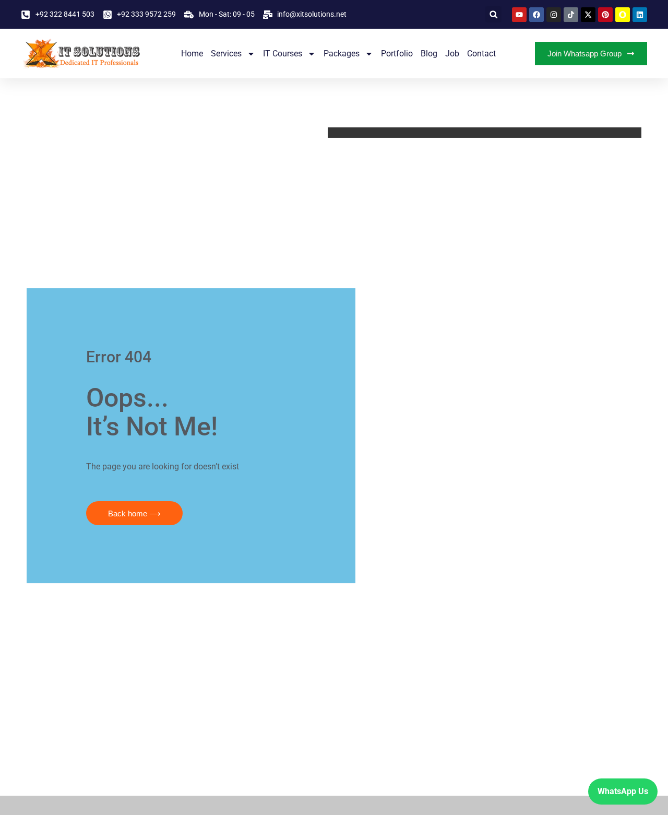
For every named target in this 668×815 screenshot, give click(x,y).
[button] (493, 14)
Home (192, 53)
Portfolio (397, 53)
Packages (342, 53)
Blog (429, 53)
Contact (481, 53)
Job (452, 53)
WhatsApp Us (623, 791)
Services (226, 53)
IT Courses (282, 53)
